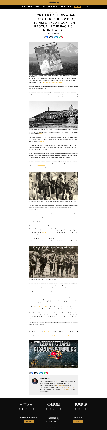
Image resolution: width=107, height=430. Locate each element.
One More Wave (67, 389)
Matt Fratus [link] (56, 33)
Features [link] (30, 6)
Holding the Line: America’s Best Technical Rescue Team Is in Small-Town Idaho (52, 335)
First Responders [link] (52, 6)
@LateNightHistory (60, 385)
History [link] (56, 12)
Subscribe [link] (77, 6)
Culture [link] (63, 6)
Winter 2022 (46, 331)
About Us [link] (48, 421)
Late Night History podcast (68, 387)
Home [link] (23, 6)
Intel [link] (43, 6)
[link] (53, 2)
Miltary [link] (37, 6)
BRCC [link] (69, 6)
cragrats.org (41, 133)
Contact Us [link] (78, 421)
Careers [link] (59, 421)
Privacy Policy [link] (54, 421)
